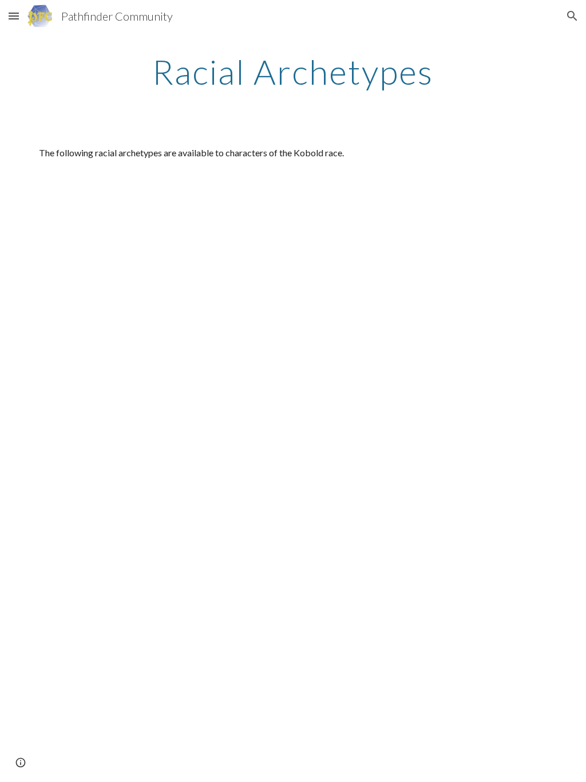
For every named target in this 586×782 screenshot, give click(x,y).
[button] (13, 15)
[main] (292, 71)
